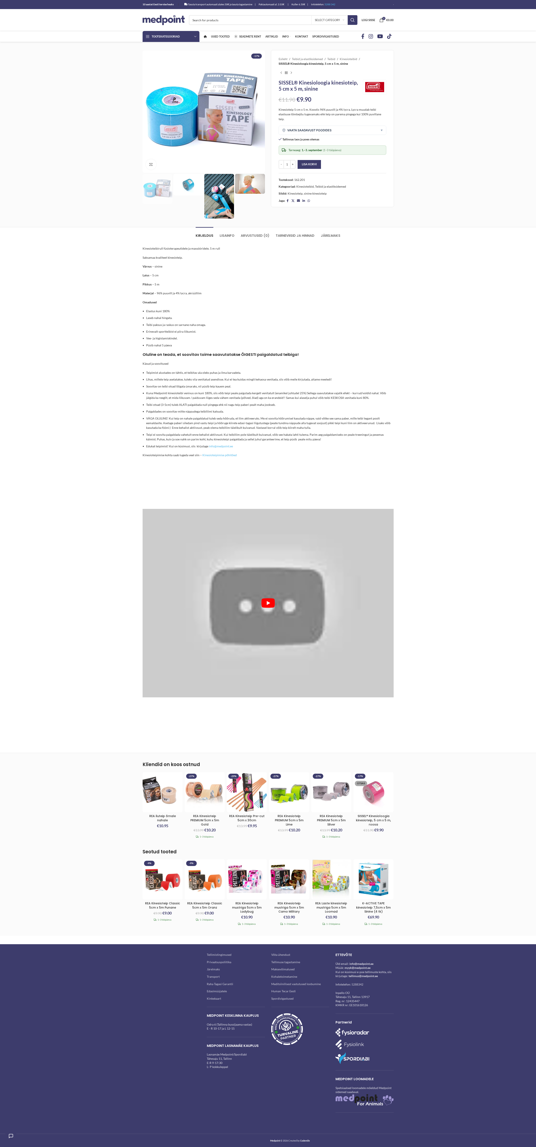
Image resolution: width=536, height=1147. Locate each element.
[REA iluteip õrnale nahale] (163, 792)
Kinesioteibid (348, 59)
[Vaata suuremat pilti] (151, 164)
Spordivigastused (282, 998)
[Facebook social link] (362, 36)
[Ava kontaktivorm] (11, 1136)
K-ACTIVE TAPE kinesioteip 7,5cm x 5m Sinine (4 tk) (373, 907)
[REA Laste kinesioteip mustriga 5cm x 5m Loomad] (331, 879)
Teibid (331, 59)
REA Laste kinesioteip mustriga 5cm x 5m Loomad (331, 907)
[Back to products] (286, 72)
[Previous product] (281, 72)
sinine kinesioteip (315, 193)
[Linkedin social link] (303, 201)
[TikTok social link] (389, 36)
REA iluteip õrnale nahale (162, 818)
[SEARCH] (352, 20)
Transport (213, 976)
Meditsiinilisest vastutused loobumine (296, 984)
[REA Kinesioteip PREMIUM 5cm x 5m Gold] (205, 792)
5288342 (357, 984)
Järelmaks (213, 969)
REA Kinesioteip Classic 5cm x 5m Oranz (204, 905)
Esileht (283, 59)
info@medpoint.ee (221, 446)
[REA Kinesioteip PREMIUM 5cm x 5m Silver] (331, 792)
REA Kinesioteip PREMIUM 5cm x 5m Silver (331, 820)
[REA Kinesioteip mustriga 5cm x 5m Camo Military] (289, 879)
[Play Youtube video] (268, 603)
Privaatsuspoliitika (219, 962)
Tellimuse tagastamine (285, 962)
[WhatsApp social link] (308, 201)
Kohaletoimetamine (284, 976)
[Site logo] (164, 20)
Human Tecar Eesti (283, 991)
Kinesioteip (295, 193)
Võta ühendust (280, 954)
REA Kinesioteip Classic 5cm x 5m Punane (162, 905)
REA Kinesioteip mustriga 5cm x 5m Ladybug (247, 907)
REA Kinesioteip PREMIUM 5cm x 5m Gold (204, 820)
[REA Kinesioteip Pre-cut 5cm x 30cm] (247, 792)
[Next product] (291, 72)
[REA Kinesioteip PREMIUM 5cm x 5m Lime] (289, 792)
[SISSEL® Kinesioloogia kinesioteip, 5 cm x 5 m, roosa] (373, 792)
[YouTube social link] (380, 36)
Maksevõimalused (283, 969)
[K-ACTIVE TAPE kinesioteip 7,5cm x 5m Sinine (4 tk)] (373, 879)
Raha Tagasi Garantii (220, 984)
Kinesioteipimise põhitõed (219, 455)
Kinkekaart (214, 998)
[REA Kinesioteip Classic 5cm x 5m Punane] (163, 879)
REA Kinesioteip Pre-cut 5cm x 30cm (247, 818)
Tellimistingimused (219, 954)
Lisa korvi (309, 164)
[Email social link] (298, 201)
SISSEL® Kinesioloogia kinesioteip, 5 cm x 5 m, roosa (373, 820)
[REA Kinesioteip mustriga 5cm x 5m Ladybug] (247, 879)
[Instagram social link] (370, 36)
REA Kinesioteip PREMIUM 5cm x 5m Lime (289, 820)
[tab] (204, 233)
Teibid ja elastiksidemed (307, 59)
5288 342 (330, 4)
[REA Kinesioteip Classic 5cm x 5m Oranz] (205, 879)
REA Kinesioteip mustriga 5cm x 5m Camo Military (289, 907)
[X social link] (293, 201)
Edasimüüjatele (217, 991)
